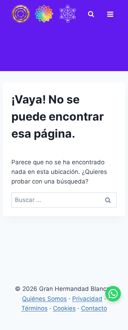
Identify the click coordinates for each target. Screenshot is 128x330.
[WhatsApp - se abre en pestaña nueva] (113, 294)
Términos (34, 308)
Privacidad (87, 298)
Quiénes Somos (44, 298)
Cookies (64, 308)
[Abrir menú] (111, 14)
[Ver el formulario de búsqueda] (92, 14)
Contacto (94, 308)
